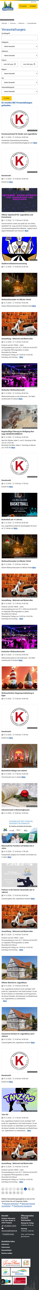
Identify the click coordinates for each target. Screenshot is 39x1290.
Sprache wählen (33, 2)
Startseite (4, 23)
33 (6, 1193)
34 (10, 1193)
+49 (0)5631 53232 (9, 1226)
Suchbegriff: (6, 33)
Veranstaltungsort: (8, 87)
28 (21, 1189)
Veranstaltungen (31, 23)
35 (14, 1193)
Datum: (4, 60)
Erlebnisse (21, 23)
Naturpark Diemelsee (11, 1204)
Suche (7, 98)
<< (3, 1189)
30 (29, 1189)
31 (33, 1189)
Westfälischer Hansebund (23, 1206)
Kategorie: (5, 42)
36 (18, 1193)
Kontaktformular (8, 1234)
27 (18, 1189)
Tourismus (13, 23)
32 (3, 1193)
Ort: (3, 78)
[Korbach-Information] (10, 1224)
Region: (4, 69)
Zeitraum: (5, 51)
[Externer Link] (11, 1263)
